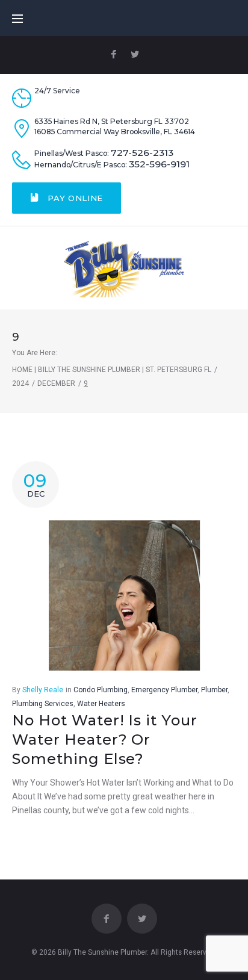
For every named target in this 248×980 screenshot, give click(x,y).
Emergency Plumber (164, 690)
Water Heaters (101, 703)
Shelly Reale (42, 690)
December (56, 383)
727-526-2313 (142, 152)
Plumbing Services (42, 703)
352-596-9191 (159, 164)
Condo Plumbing (100, 690)
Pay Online (74, 198)
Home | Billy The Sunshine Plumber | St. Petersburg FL (111, 369)
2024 (20, 383)
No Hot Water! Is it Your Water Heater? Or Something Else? (104, 740)
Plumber (214, 690)
